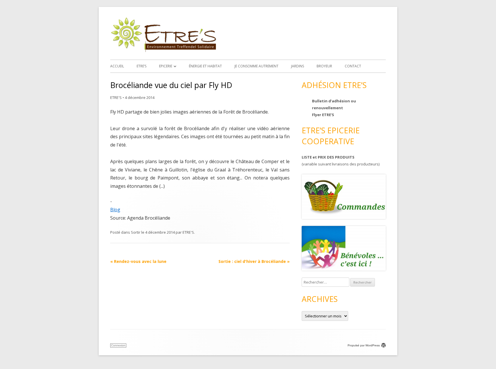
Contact (353, 66)
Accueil (117, 66)
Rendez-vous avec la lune (138, 261)
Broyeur (324, 66)
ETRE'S (116, 97)
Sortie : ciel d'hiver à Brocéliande (254, 261)
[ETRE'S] (163, 50)
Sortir (135, 232)
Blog (115, 209)
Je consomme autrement (256, 66)
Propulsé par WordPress (364, 345)
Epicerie (165, 66)
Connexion (118, 345)
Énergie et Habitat (205, 66)
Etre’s (141, 66)
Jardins (297, 66)
